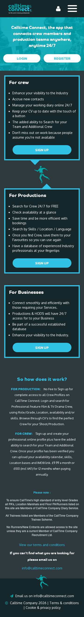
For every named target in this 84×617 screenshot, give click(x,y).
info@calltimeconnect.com (42, 568)
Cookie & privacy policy (43, 608)
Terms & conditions (64, 603)
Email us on (24, 596)
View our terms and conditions (42, 545)
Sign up (42, 150)
